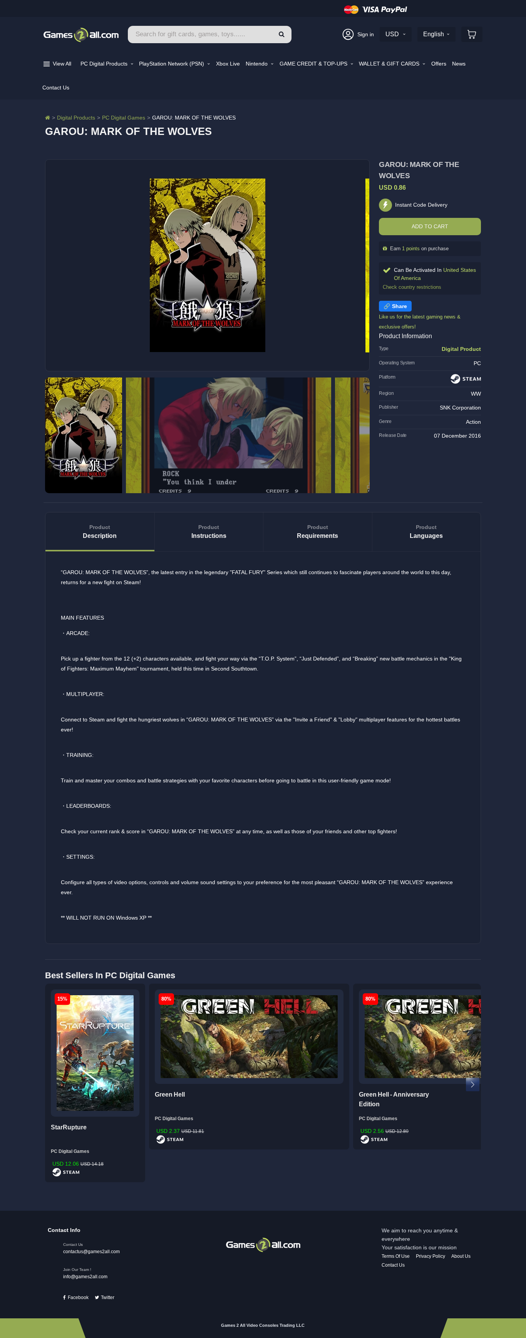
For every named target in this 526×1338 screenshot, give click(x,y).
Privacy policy (430, 1256)
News (459, 64)
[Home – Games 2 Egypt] (47, 118)
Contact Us (55, 87)
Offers (438, 64)
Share (399, 306)
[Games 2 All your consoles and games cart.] (471, 34)
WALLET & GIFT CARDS (390, 64)
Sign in (365, 34)
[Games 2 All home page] (263, 1244)
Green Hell (170, 1094)
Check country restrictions (412, 287)
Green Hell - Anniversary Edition (394, 1099)
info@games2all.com (85, 1276)
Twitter (107, 1297)
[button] (281, 34)
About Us (461, 1256)
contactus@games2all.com (91, 1251)
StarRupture (69, 1127)
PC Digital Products (104, 64)
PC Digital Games (123, 118)
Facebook (78, 1297)
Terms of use (396, 1256)
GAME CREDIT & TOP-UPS (314, 64)
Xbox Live (228, 64)
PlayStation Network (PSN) (172, 64)
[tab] (99, 531)
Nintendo (257, 64)
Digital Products (76, 118)
